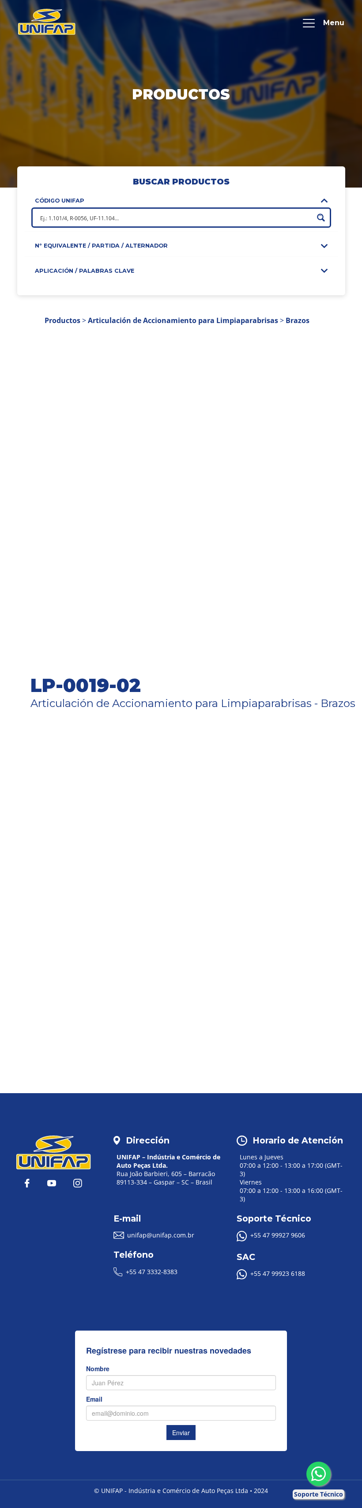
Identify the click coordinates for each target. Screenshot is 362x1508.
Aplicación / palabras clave (84, 270)
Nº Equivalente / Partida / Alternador (101, 245)
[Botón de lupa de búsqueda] (321, 217)
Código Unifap (59, 200)
